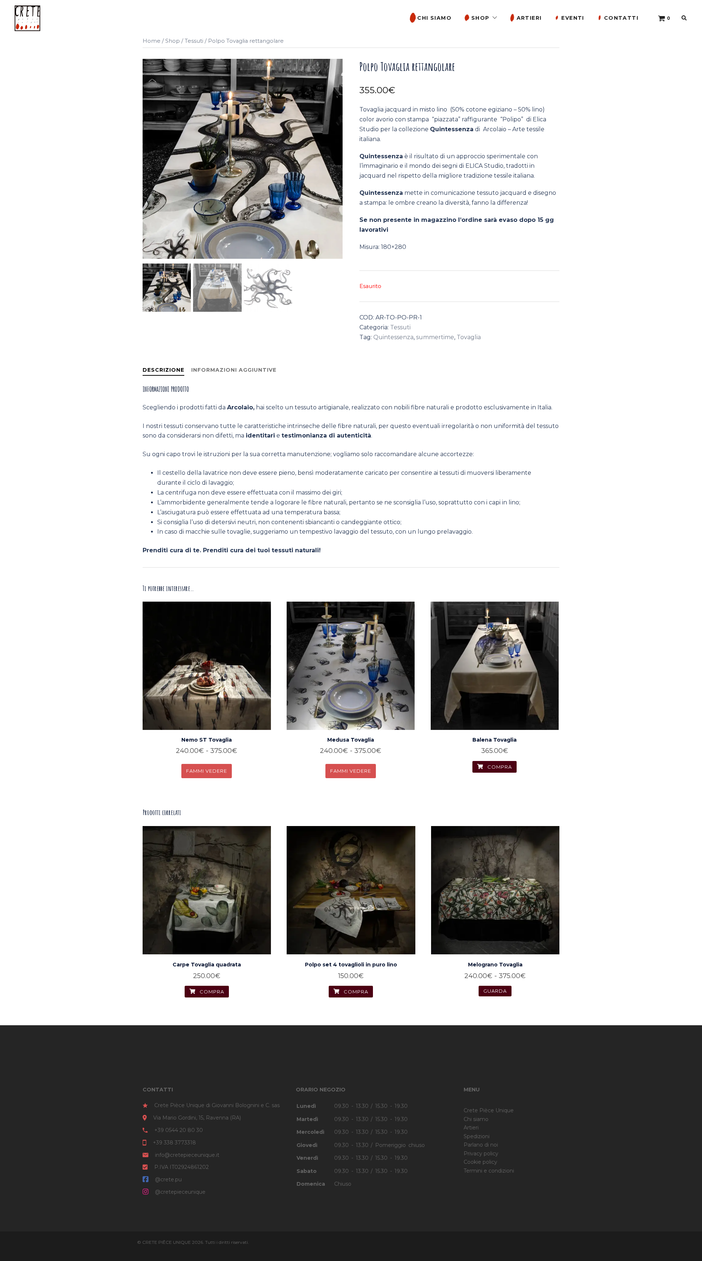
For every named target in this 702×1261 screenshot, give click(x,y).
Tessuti (194, 41)
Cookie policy (480, 1162)
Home (152, 41)
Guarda (206, 766)
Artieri (529, 18)
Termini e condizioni (489, 1170)
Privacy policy (481, 1153)
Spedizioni (477, 1136)
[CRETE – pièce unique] (27, 17)
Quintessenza (393, 337)
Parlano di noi (481, 1144)
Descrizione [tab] (163, 370)
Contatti (621, 18)
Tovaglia (469, 337)
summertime (435, 337)
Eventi (572, 18)
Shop (480, 18)
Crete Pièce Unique (489, 1110)
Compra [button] (211, 992)
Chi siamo (434, 18)
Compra (499, 767)
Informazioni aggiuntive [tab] (233, 370)
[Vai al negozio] (661, 18)
